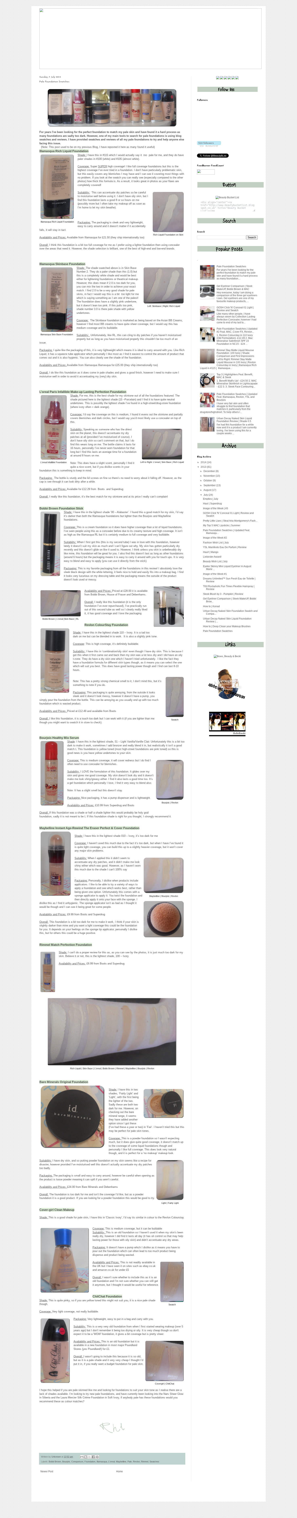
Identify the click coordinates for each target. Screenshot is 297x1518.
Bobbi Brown (98, 594)
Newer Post (46, 1471)
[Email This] (82, 1457)
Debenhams (138, 594)
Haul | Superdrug (212, 503)
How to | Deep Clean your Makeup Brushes (227, 626)
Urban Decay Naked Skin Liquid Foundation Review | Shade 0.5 (234, 420)
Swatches (154, 1461)
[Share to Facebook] (93, 1457)
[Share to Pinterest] (97, 1457)
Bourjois (66, 1461)
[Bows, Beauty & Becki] (227, 656)
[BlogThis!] (86, 1457)
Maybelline (121, 1461)
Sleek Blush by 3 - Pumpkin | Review (223, 594)
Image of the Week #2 (215, 537)
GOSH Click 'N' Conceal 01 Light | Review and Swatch (235, 309)
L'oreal (111, 1461)
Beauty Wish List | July (215, 561)
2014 (204, 462)
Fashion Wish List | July (216, 542)
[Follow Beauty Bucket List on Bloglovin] (209, 145)
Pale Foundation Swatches (231, 266)
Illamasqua (90, 237)
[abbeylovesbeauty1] (227, 703)
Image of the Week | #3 (215, 508)
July (206, 494)
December (209, 471)
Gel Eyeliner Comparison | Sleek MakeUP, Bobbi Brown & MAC (234, 287)
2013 (204, 467)
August (207, 490)
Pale (129, 1461)
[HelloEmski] (227, 735)
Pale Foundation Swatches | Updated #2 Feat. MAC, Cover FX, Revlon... (237, 330)
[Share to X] (89, 1457)
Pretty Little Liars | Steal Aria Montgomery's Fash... (230, 520)
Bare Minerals (90, 1186)
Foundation (89, 1461)
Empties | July (210, 499)
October (208, 480)
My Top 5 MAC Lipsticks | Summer (221, 525)
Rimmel (144, 1461)
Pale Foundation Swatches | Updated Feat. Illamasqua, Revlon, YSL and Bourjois (237, 397)
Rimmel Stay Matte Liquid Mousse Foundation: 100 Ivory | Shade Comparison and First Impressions (235, 353)
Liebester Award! (212, 556)
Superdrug (117, 489)
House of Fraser (116, 594)
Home (119, 1471)
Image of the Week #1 (215, 574)
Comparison (77, 1461)
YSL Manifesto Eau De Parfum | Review (224, 547)
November (209, 475)
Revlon (136, 1461)
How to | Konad (211, 606)
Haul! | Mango (210, 552)
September (209, 485)
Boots (101, 489)
